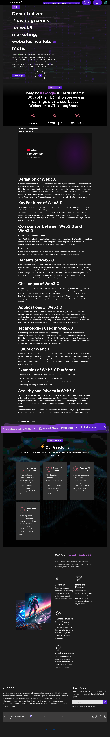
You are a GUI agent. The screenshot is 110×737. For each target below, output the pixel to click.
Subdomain (88, 427)
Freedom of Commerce (31, 510)
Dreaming (60, 584)
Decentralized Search (17, 429)
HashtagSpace (15, 716)
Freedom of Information (31, 469)
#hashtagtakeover (64, 653)
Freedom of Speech (58, 469)
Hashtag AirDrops (64, 618)
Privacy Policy (49, 717)
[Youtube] (100, 716)
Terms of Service (62, 717)
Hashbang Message (80, 585)
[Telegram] (96, 716)
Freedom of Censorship (85, 469)
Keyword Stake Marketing (56, 428)
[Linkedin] (104, 716)
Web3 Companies (26, 131)
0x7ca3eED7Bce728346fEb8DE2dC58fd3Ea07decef (61, 3)
